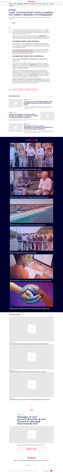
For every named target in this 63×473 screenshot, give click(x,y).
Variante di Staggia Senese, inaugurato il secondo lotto (23, 253)
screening (20, 89)
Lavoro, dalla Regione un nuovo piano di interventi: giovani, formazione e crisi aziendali (30, 280)
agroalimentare (22, 5)
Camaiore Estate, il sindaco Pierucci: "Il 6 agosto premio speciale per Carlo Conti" (29, 197)
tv (49, 3)
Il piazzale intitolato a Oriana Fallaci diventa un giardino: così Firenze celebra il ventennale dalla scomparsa (23, 115)
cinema (26, 5)
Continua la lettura (31, 449)
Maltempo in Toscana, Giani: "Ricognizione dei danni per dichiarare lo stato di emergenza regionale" (38, 127)
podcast (52, 3)
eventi (38, 5)
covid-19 (14, 89)
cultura (14, 3)
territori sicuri (27, 89)
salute (40, 3)
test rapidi (35, 89)
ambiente (10, 3)
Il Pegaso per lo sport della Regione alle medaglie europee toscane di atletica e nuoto (38, 103)
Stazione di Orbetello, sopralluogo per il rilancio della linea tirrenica (26, 169)
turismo (50, 5)
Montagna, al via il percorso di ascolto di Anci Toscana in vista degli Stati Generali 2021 (31, 420)
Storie (10, 342)
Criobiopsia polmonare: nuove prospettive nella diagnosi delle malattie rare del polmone (29, 399)
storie (44, 3)
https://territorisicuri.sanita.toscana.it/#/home (22, 50)
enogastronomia (20, 3)
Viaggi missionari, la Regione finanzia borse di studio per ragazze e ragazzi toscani (29, 308)
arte (48, 5)
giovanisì (28, 5)
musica (37, 3)
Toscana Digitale (17, 5)
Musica (10, 370)
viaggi (47, 3)
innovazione (26, 3)
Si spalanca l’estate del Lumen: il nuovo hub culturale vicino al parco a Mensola (27, 371)
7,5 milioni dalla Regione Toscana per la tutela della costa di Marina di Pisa (27, 225)
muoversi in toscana (33, 5)
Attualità (12, 10)
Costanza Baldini (14, 370)
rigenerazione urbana (42, 5)
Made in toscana (32, 3)
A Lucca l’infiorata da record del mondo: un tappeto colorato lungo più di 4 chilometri (29, 343)
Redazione (13, 22)
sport (46, 5)
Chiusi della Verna (43, 35)
